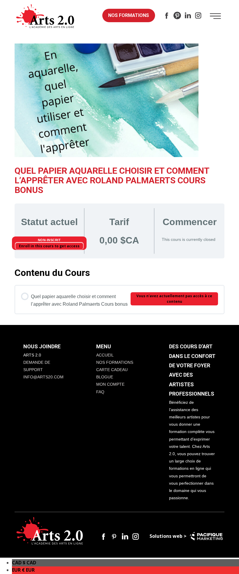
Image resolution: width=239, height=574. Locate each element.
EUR (23, 570)
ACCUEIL (105, 355)
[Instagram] (198, 15)
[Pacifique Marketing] (206, 536)
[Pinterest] (177, 15)
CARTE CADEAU (112, 369)
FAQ (100, 391)
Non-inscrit (49, 240)
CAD (24, 562)
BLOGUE (104, 377)
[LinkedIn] (187, 15)
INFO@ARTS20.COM (43, 377)
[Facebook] (167, 15)
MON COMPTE (110, 384)
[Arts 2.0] (45, 16)
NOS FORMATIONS (128, 15)
